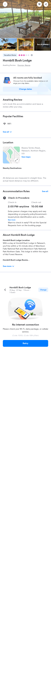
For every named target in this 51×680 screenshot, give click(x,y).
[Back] (5, 4)
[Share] (46, 4)
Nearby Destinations (12, 168)
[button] (11, 155)
